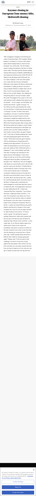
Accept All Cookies (18, 492)
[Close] (34, 470)
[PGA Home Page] (3, 2)
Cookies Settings (18, 482)
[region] (18, 481)
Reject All (18, 487)
